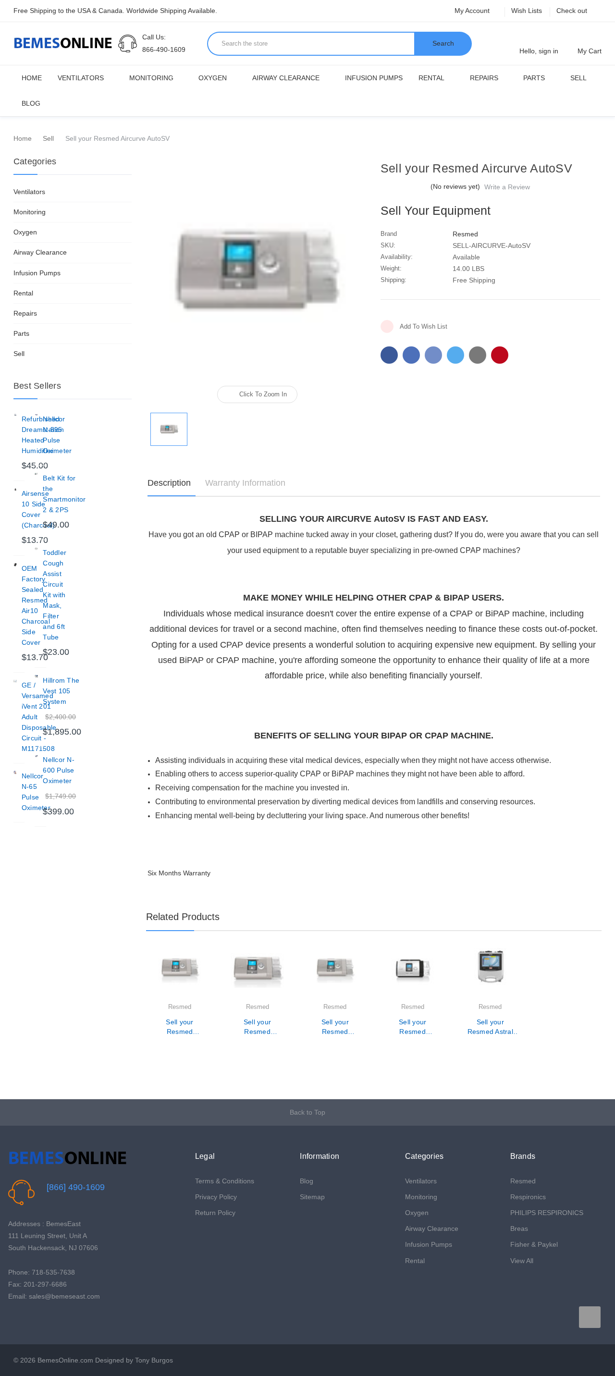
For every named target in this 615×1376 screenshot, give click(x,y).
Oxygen (212, 78)
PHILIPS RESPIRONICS (546, 1212)
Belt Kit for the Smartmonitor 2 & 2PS (64, 494)
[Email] (411, 355)
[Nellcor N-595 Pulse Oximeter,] (36, 415)
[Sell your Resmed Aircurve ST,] (257, 974)
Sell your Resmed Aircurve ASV (335, 1027)
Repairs (484, 78)
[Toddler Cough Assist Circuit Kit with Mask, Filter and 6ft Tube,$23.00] (36, 549)
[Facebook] (389, 355)
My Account (473, 10)
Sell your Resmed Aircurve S (179, 1027)
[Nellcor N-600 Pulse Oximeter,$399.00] (36, 756)
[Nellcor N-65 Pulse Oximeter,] (15, 772)
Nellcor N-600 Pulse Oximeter (58, 770)
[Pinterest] (499, 355)
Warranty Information (245, 483)
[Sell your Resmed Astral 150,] (490, 974)
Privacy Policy (216, 1197)
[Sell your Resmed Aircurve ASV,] (335, 974)
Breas (519, 1228)
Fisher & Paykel (534, 1244)
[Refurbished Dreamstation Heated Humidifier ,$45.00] (15, 415)
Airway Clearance (286, 78)
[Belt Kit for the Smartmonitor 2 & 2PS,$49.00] (36, 474)
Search (443, 43)
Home (32, 78)
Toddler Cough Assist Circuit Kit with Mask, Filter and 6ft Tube (54, 595)
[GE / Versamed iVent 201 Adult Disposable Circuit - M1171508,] (15, 681)
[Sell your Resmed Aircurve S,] (180, 974)
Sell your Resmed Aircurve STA (412, 1027)
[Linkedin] (477, 355)
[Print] (433, 355)
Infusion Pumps (374, 78)
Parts (534, 78)
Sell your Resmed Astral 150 (490, 1027)
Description (169, 483)
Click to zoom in (263, 394)
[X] (455, 355)
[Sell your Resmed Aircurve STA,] (412, 974)
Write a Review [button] (507, 187)
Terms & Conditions (224, 1181)
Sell (578, 78)
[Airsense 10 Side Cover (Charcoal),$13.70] (15, 489)
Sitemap (312, 1197)
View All (521, 1261)
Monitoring (151, 78)
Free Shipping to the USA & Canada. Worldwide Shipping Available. (115, 10)
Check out (571, 10)
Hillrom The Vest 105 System (61, 690)
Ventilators (81, 78)
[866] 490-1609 (76, 1187)
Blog (31, 103)
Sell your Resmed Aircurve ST (257, 1027)
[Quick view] (206, 980)
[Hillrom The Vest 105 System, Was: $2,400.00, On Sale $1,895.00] (36, 676)
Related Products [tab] (183, 916)
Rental (431, 78)
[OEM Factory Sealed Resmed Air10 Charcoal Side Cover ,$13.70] (15, 564)
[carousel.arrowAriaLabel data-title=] (590, 1317)
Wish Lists (526, 10)
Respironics (528, 1197)
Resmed (523, 1181)
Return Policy (215, 1212)
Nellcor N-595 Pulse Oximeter (57, 435)
